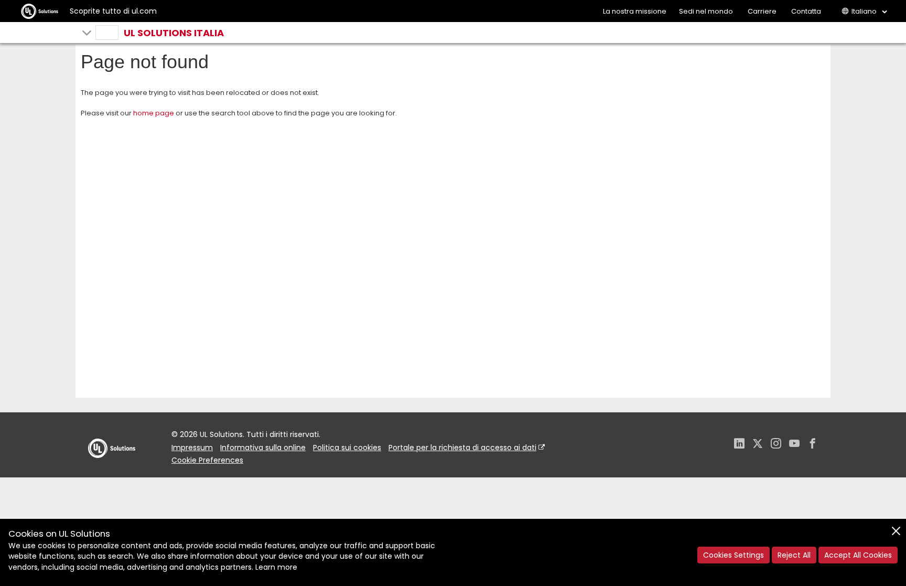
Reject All (794, 555)
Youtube (794, 444)
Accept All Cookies (858, 555)
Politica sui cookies (347, 447)
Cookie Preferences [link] (207, 460)
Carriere (762, 11)
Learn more (276, 567)
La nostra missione (634, 11)
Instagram (776, 444)
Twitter (757, 444)
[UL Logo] (111, 468)
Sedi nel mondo (706, 11)
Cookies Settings (733, 555)
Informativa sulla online (263, 447)
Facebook (812, 444)
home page (153, 113)
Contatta (806, 11)
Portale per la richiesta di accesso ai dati (462, 447)
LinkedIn (739, 444)
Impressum (192, 447)
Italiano (864, 11)
